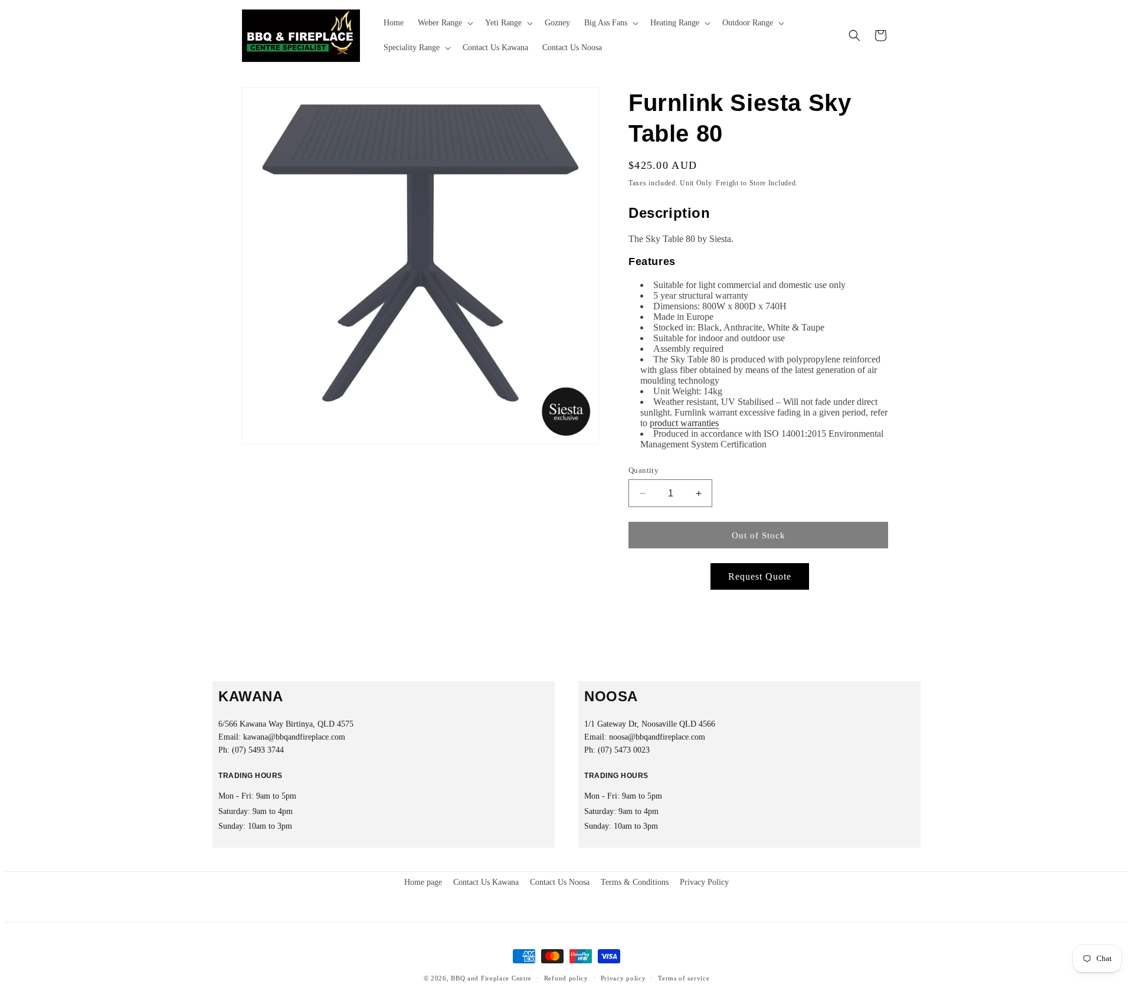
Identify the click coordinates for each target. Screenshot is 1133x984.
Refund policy (566, 978)
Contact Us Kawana (486, 882)
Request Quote (759, 576)
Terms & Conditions (635, 882)
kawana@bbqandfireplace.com (294, 737)
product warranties (684, 423)
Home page (423, 882)
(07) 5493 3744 (258, 750)
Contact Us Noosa (560, 882)
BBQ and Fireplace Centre (491, 978)
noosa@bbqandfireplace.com (657, 737)
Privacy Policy (704, 882)
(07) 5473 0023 (624, 750)
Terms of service (683, 978)
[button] (444, 23)
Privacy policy (623, 978)
